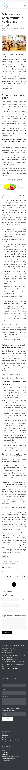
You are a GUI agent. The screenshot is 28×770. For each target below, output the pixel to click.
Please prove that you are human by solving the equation (12, 709)
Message (5, 696)
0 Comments (19, 561)
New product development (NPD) (11, 756)
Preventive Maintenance (8, 758)
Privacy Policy (6, 668)
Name (22, 599)
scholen (9, 567)
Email (22, 604)
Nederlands (11, 28)
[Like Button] (4, 556)
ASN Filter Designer (7, 737)
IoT (3, 748)
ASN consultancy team (11, 563)
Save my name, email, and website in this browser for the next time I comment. (15, 616)
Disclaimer (15, 668)
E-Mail (4, 689)
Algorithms (5, 735)
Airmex (4, 28)
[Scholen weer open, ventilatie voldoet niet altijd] (14, 43)
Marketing (4, 750)
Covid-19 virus (6, 746)
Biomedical (5, 744)
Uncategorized (6, 760)
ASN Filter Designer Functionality (10, 740)
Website (23, 610)
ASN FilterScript (6, 742)
